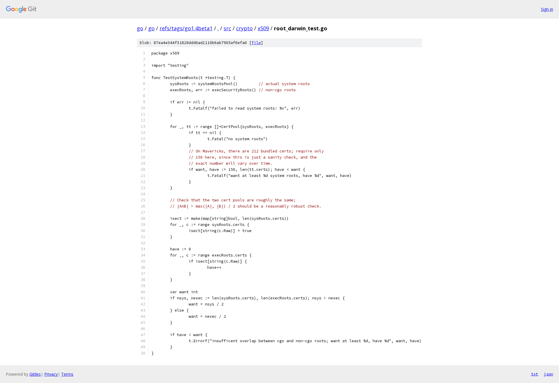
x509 (263, 28)
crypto (244, 28)
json (548, 374)
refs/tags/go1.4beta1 (186, 28)
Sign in (547, 9)
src (227, 28)
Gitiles (35, 374)
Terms (67, 374)
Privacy (51, 374)
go (140, 28)
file (256, 42)
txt (534, 374)
